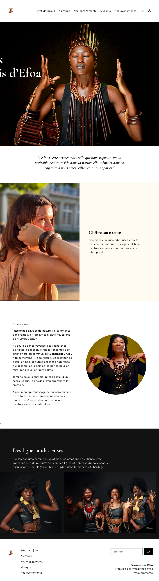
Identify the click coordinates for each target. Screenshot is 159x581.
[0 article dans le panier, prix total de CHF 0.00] (143, 11)
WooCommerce (143, 572)
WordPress (139, 568)
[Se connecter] (149, 11)
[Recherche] (148, 551)
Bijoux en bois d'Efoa (142, 565)
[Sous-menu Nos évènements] (137, 11)
